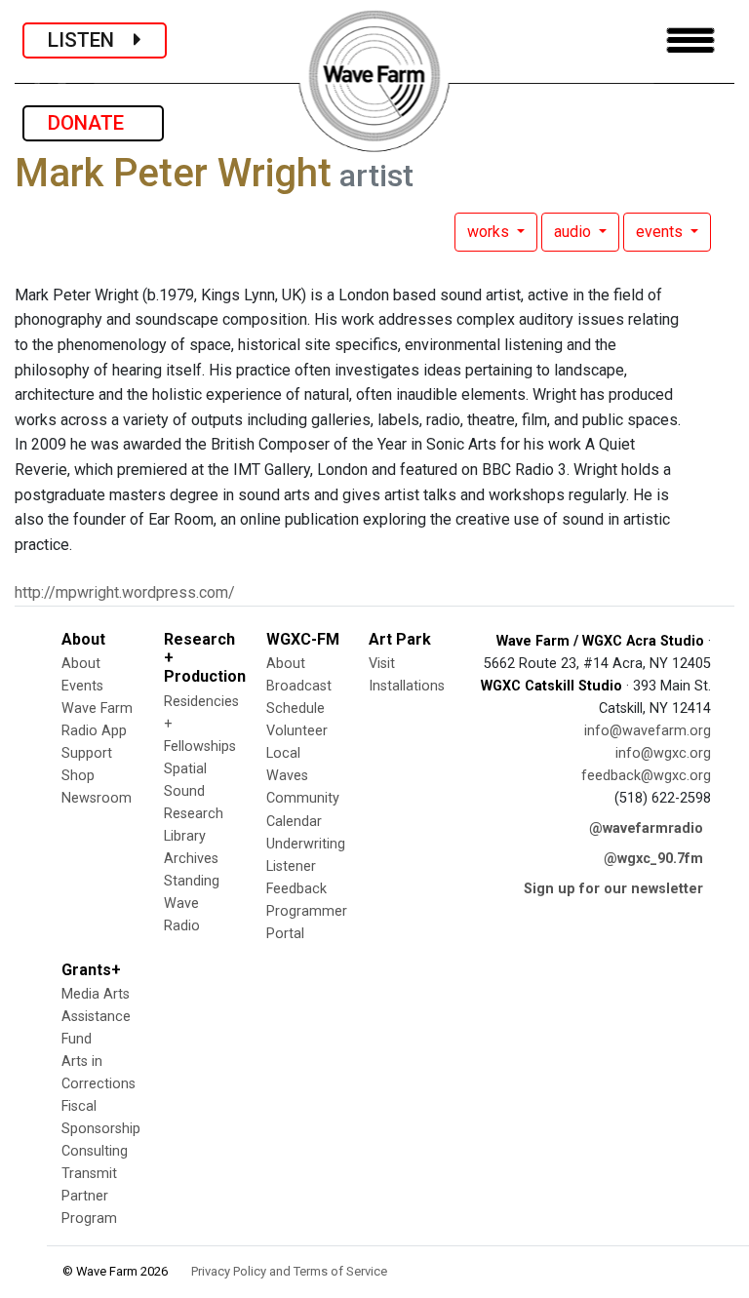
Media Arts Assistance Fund (96, 1016)
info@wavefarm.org (647, 731)
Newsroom (96, 798)
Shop (78, 775)
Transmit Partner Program (89, 1196)
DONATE (93, 123)
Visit (382, 663)
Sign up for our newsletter (613, 889)
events (661, 231)
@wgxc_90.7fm (653, 858)
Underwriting (305, 844)
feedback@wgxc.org (646, 775)
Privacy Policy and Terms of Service (289, 1271)
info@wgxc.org (663, 753)
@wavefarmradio (646, 828)
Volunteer (297, 731)
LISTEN (91, 40)
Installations (407, 686)
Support (86, 753)
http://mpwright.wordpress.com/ (125, 592)
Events (82, 686)
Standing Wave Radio (191, 903)
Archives (191, 858)
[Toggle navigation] (690, 40)
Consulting (94, 1151)
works (490, 231)
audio (574, 231)
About (80, 663)
